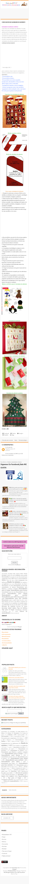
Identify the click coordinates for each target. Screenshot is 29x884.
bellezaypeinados (6, 634)
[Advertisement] (13, 15)
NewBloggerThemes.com (10, 872)
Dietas (10, 578)
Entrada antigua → (23, 440)
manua (13, 584)
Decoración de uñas (14, 577)
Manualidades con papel (8, 585)
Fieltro (4, 580)
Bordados (4, 575)
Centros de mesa (11, 575)
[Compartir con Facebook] (8, 429)
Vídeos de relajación (15, 613)
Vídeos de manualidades (11, 781)
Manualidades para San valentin (16, 598)
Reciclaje (5, 608)
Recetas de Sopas (22, 606)
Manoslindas (5, 632)
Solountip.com (16, 867)
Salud (10, 608)
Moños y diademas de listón (19, 768)
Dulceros (16, 578)
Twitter (14, 433)
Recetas (7, 605)
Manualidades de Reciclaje (20, 585)
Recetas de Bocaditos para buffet (18, 605)
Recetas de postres (9, 606)
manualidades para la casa (9, 592)
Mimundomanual (6, 636)
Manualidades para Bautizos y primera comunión (14, 587)
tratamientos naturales (21, 609)
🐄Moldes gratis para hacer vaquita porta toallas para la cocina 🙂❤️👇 (18, 488)
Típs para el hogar (7, 851)
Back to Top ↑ (14, 874)
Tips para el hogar (8, 610)
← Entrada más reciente (7, 440)
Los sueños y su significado (21, 745)
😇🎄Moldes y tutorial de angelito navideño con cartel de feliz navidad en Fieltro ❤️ (18, 500)
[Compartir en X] (6, 429)
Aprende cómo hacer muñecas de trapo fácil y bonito (16, 686)
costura (17, 575)
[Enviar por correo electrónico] (2, 429)
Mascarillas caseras (23, 600)
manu (10, 584)
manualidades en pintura (9, 587)
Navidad (4, 848)
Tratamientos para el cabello (11, 611)
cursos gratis (23, 575)
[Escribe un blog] (4, 429)
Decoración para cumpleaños (9, 738)
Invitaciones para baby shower (16, 677)
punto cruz (4, 771)
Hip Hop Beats (21, 872)
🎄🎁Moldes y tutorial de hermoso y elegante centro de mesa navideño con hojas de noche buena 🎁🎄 (18, 512)
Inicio (16, 440)
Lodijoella (4, 645)
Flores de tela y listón (13, 580)
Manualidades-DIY (7, 834)
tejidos (14, 608)
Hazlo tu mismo (14, 582)
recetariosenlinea (6, 640)
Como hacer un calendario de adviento (13, 22)
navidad (7, 603)
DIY (13, 578)
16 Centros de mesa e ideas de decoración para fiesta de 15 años (16, 697)
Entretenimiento (23, 578)
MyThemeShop (12, 871)
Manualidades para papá (8, 763)
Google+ (20, 433)
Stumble (6, 435)
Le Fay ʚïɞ (8, 447)
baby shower (16, 573)
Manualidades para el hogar (14, 753)
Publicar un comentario (7, 455)
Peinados (11, 603)
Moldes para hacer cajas (11, 601)
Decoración (5, 577)
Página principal (6, 856)
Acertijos (10, 573)
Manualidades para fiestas (19, 590)
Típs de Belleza (22, 608)
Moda (3, 601)
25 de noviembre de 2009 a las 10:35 (14, 453)
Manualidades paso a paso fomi (10, 600)
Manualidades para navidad (14, 595)
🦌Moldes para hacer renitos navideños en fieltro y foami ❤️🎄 (17, 524)
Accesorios (5, 573)
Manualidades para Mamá (17, 593)
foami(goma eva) (22, 580)
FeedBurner (18, 564)
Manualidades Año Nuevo (21, 584)
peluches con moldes (18, 603)
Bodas (25, 573)
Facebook (6, 433)
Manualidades (5, 638)
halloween (4, 582)
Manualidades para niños (10, 597)
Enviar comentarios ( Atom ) (14, 462)
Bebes (22, 573)
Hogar (3, 837)
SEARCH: (4, 790)
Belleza (4, 841)
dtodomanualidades (7, 643)
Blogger (20, 626)
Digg (12, 435)
